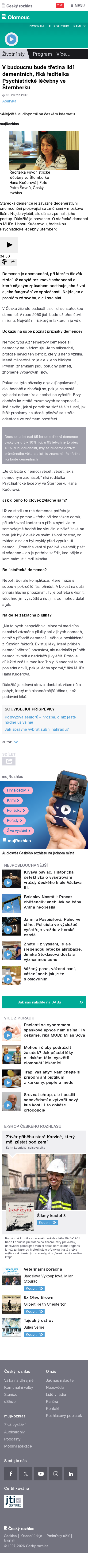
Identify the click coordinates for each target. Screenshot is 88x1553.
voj (16, 742)
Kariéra (52, 1401)
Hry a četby (16, 790)
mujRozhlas (12, 776)
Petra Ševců (20, 188)
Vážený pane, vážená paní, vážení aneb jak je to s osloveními (50, 973)
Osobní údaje (31, 1536)
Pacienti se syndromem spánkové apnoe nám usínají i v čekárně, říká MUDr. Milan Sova (54, 1030)
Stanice (10, 1394)
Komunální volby (18, 1387)
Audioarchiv (59, 26)
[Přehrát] (9, 245)
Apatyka (9, 101)
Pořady (13, 820)
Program (36, 26)
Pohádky (14, 810)
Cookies (10, 1536)
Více (64, 54)
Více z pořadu (19, 1018)
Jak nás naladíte (60, 1380)
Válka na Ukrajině (19, 1380)
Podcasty (12, 1439)
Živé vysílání (17, 830)
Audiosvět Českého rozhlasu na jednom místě (38, 853)
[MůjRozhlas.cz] (9, 124)
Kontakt (53, 1408)
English (9, 1540)
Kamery (79, 26)
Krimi (11, 800)
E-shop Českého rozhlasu (32, 1126)
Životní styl (14, 54)
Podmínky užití (58, 1536)
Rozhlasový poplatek (64, 1415)
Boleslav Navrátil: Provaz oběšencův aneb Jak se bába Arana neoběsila (52, 901)
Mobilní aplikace (18, 1446)
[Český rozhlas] (17, 5)
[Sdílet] (12, 262)
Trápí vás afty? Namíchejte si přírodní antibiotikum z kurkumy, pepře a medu (52, 1077)
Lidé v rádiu (56, 1394)
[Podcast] (4, 262)
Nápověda (55, 1387)
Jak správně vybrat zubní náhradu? (37, 729)
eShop (9, 1401)
